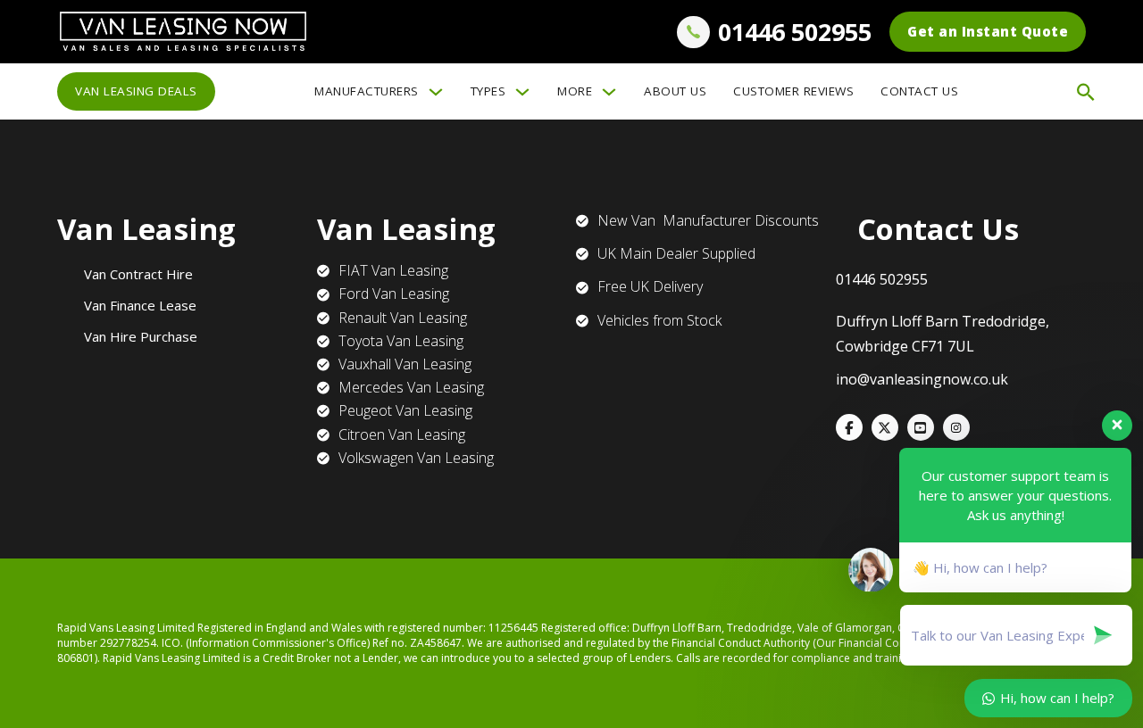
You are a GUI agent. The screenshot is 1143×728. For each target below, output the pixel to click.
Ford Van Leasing (393, 293)
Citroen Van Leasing (401, 434)
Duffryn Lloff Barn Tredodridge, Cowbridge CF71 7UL (942, 333)
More (574, 91)
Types (488, 91)
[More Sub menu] (609, 92)
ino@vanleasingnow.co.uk (922, 379)
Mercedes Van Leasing (411, 387)
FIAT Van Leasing (393, 270)
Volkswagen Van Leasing (416, 457)
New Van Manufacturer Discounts (708, 220)
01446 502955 (795, 31)
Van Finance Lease (140, 305)
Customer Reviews (793, 91)
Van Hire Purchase (140, 336)
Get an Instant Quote (987, 31)
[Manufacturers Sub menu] (436, 92)
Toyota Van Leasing (400, 341)
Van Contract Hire (138, 274)
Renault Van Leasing (402, 317)
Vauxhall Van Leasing (404, 364)
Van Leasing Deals (136, 91)
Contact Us (919, 91)
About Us (675, 91)
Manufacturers (366, 91)
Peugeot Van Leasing (405, 410)
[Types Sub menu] (522, 92)
